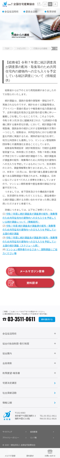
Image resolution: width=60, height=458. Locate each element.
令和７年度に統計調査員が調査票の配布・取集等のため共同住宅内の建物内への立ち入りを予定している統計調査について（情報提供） (29, 217)
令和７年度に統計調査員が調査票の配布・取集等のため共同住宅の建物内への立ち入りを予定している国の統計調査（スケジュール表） (29, 241)
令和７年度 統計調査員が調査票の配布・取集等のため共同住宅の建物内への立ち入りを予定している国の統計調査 (29, 229)
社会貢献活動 (9, 392)
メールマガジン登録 (32, 271)
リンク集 (33, 437)
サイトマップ (7, 431)
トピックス (21, 48)
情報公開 (7, 402)
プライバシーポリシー (10, 437)
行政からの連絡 (40, 48)
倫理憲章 (33, 431)
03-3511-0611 (21, 319)
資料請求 (32, 283)
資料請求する (47, 319)
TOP (7, 48)
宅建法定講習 (9, 382)
